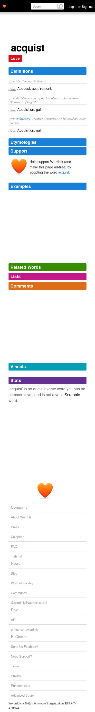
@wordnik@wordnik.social (29, 602)
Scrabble (72, 394)
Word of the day (22, 583)
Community (19, 592)
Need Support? (21, 656)
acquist (63, 172)
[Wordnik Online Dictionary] (4, 5)
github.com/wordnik (24, 629)
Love (15, 58)
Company (19, 507)
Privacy (16, 675)
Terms (15, 666)
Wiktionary (23, 118)
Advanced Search (23, 695)
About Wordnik (21, 517)
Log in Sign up (81, 6)
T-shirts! (16, 556)
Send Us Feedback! (24, 646)
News (15, 563)
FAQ (14, 546)
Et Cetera (19, 636)
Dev (14, 609)
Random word (20, 685)
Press (15, 527)
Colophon (17, 536)
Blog (14, 573)
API (13, 619)
